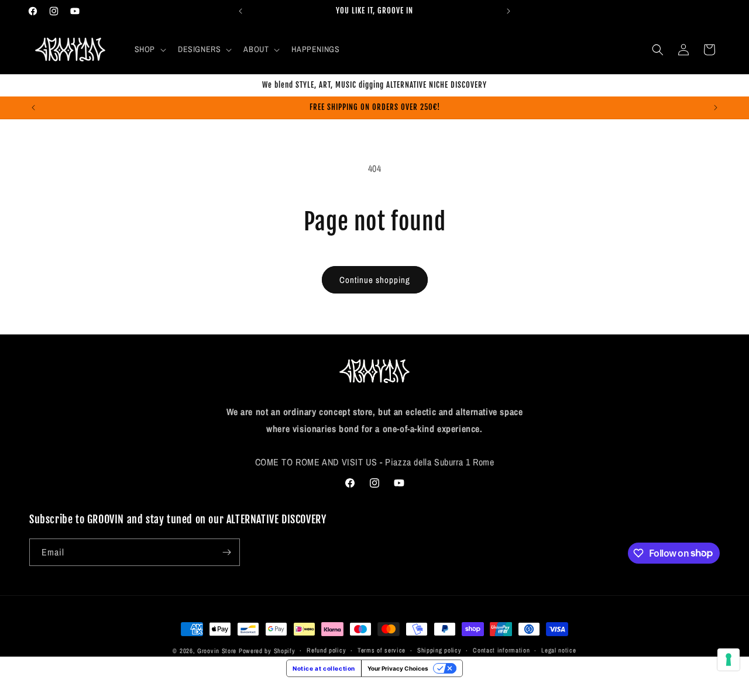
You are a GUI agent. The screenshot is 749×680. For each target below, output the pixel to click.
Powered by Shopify (267, 651)
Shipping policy (439, 650)
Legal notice (558, 650)
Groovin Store (216, 651)
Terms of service (382, 650)
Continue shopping (374, 280)
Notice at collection (324, 668)
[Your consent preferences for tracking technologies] (728, 659)
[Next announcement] (508, 11)
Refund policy (326, 650)
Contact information (501, 650)
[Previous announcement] (240, 11)
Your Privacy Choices (397, 668)
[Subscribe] (226, 552)
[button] (149, 49)
